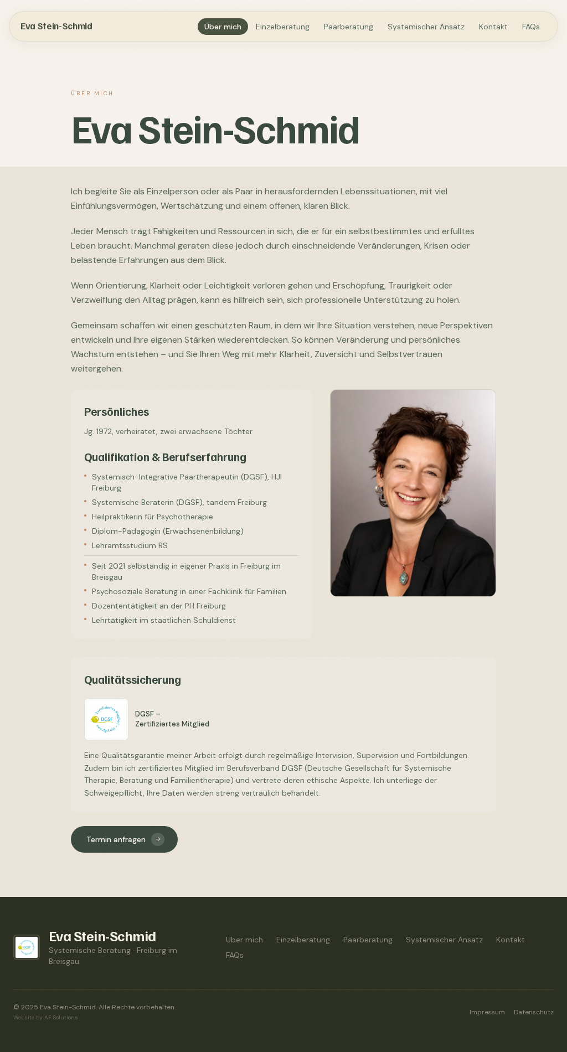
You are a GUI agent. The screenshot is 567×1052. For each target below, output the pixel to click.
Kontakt (493, 27)
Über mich (222, 27)
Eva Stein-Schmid (56, 26)
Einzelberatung (283, 27)
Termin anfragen (116, 839)
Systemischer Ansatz (426, 27)
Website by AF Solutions (45, 1017)
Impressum (487, 1012)
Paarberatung (348, 27)
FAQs (531, 27)
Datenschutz (534, 1012)
